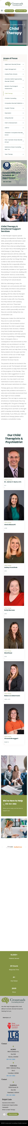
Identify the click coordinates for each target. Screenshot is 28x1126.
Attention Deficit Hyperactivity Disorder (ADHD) (13, 80)
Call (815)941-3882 (21, 11)
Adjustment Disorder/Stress (12, 64)
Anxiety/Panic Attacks (11, 74)
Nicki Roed (8, 653)
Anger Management (10, 69)
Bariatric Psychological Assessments (11, 87)
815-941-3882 (10, 804)
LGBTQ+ (7, 128)
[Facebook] (4, 1114)
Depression (8, 113)
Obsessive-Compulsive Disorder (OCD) (14, 134)
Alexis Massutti (10, 525)
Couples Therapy (9, 108)
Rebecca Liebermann (12, 696)
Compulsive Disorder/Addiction (13, 103)
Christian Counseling (10, 98)
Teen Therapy (9, 154)
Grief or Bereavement (11, 123)
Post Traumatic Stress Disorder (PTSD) (13, 141)
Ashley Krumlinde (10, 567)
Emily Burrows (9, 610)
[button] (2, 847)
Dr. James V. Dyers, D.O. (12, 482)
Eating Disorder (9, 118)
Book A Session (9, 11)
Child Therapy (9, 93)
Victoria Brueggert (11, 738)
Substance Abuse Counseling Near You (13, 148)
